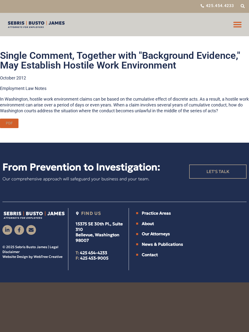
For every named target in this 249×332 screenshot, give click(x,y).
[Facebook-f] (19, 230)
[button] (242, 6)
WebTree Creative (48, 256)
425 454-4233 (93, 252)
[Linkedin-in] (7, 230)
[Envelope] (31, 230)
